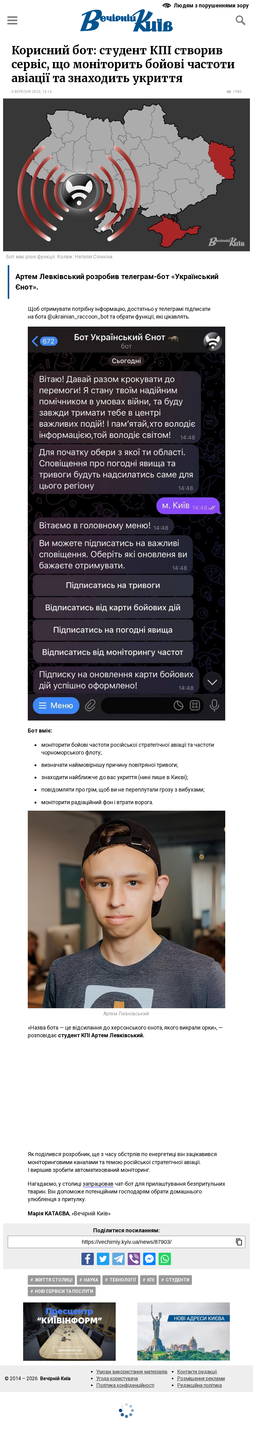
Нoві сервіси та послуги (64, 1291)
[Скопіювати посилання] (239, 1242)
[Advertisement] (126, 1094)
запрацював (98, 1183)
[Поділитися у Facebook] (87, 1259)
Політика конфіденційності (125, 1385)
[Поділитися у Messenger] (149, 1259)
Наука (91, 1279)
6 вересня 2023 (25, 92)
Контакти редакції (197, 1372)
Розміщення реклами (201, 1378)
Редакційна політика (199, 1385)
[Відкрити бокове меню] (12, 20)
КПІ (150, 1279)
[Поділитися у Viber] (134, 1259)
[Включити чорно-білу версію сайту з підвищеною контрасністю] (206, 5)
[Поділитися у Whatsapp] (165, 1259)
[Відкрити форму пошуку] (240, 20)
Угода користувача (117, 1378)
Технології (123, 1279)
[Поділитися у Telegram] (118, 1259)
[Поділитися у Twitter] (103, 1259)
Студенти (177, 1279)
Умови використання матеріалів (132, 1372)
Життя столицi (54, 1279)
